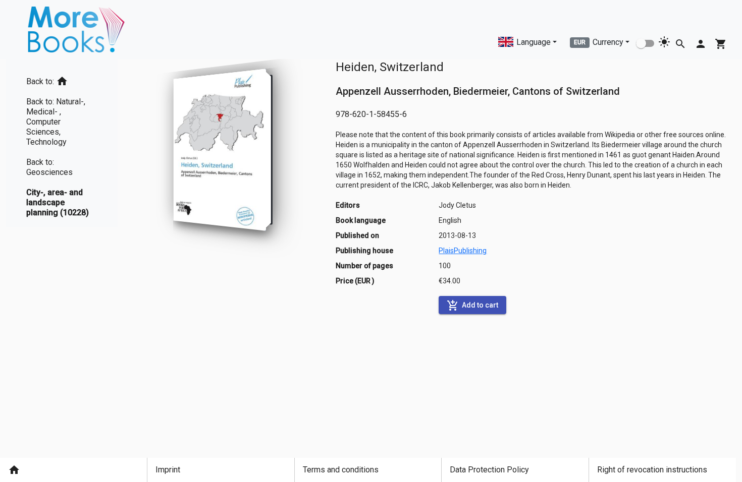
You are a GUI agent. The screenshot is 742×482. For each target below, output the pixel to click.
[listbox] (61, 143)
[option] (61, 79)
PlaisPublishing (463, 251)
